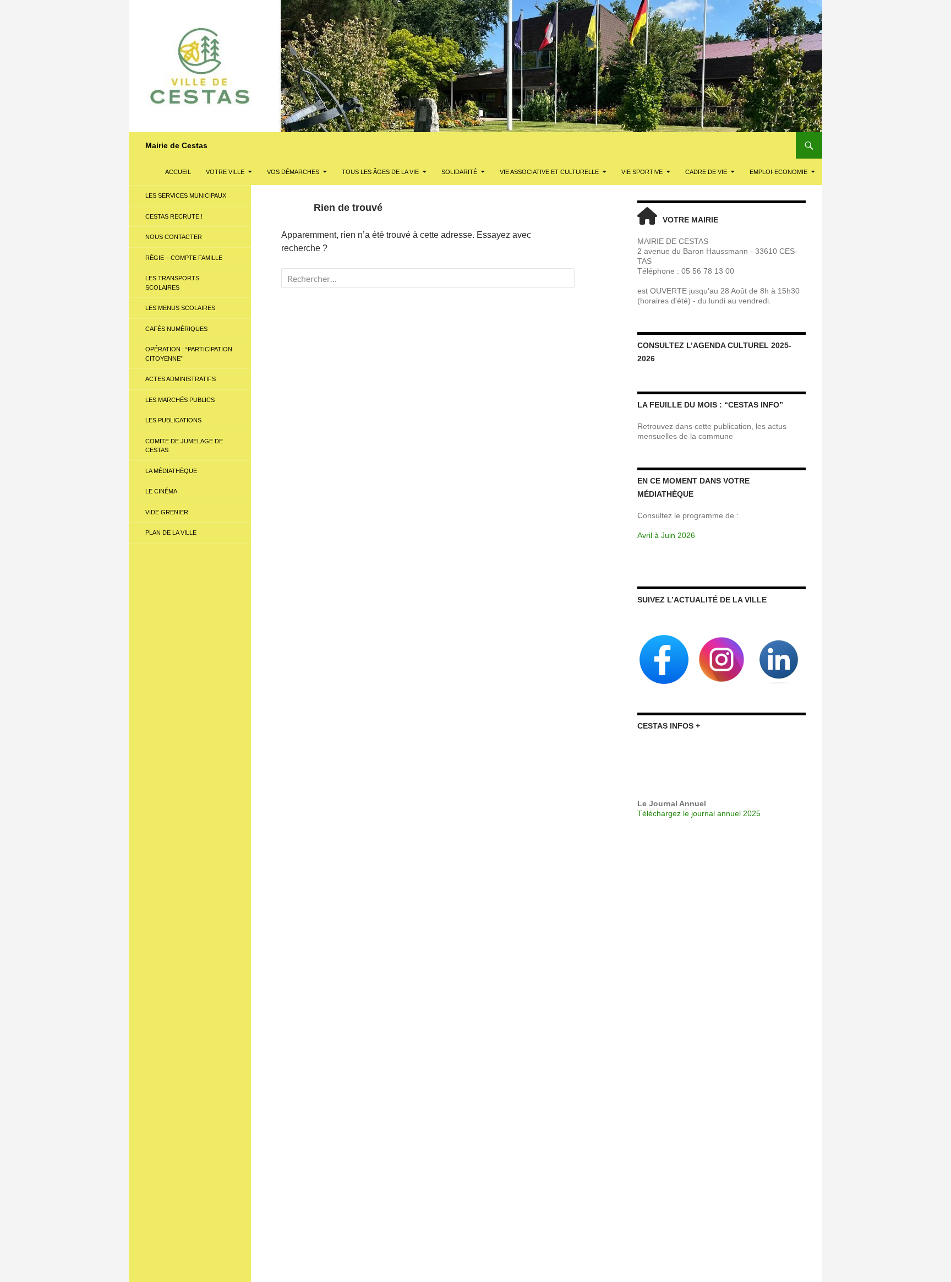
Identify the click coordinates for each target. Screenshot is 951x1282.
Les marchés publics (180, 399)
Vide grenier (166, 512)
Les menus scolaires (180, 308)
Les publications (173, 420)
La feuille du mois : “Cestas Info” (710, 404)
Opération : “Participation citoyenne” (188, 354)
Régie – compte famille (183, 257)
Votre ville (225, 172)
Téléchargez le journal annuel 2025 (699, 813)
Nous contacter (173, 236)
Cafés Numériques (176, 328)
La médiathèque (171, 471)
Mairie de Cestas (176, 145)
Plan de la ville (170, 532)
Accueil (178, 172)
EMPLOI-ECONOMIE (778, 172)
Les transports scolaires (172, 283)
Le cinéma (161, 491)
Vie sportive (642, 172)
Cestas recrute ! (174, 216)
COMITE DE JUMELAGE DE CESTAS (184, 446)
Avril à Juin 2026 (666, 535)
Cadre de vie (706, 172)
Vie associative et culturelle (549, 172)
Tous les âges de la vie (380, 172)
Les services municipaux (185, 195)
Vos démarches (293, 172)
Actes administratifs (180, 379)
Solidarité (459, 172)
